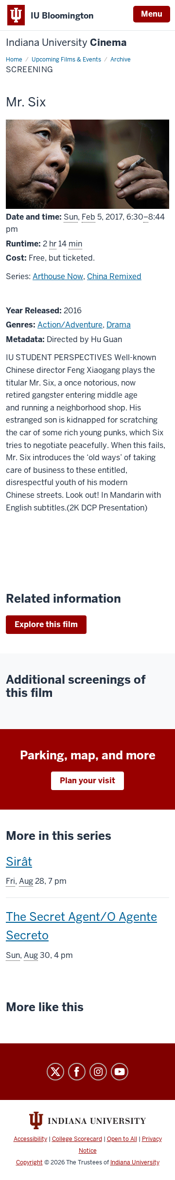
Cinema (66, 42)
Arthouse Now (58, 276)
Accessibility (30, 1139)
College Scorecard (77, 1139)
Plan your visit (87, 780)
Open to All (122, 1139)
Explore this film (46, 624)
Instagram (98, 1071)
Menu (151, 14)
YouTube (119, 1071)
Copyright (29, 1162)
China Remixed (114, 276)
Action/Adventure (70, 325)
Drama (118, 325)
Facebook (77, 1071)
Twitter (55, 1071)
